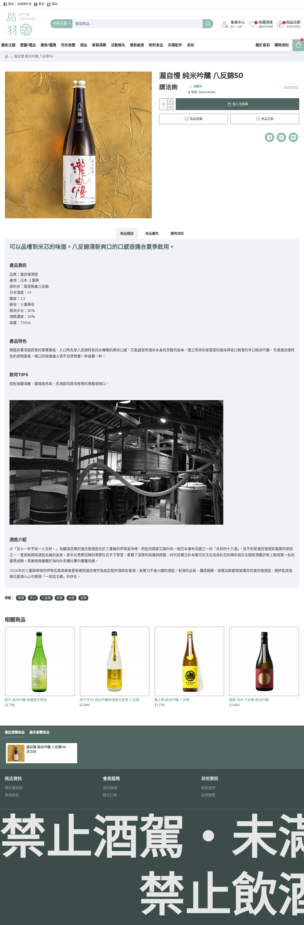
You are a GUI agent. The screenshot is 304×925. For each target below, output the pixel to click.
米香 (71, 598)
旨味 (83, 598)
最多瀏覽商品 (39, 732)
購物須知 (177, 233)
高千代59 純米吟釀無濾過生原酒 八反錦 (109, 700)
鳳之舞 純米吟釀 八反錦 (172, 700)
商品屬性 (152, 233)
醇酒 (21, 598)
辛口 (33, 598)
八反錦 (46, 598)
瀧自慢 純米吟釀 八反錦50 (46, 747)
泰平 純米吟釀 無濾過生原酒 (26, 700)
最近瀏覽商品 (15, 732)
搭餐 (60, 598)
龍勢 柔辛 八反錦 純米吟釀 (249, 700)
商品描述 (126, 233)
